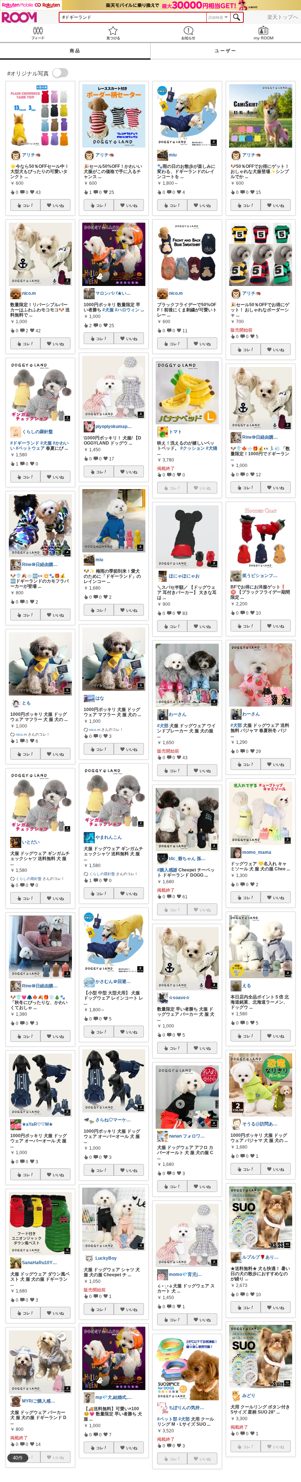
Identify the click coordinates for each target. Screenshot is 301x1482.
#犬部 (162, 725)
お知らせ (188, 33)
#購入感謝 (167, 870)
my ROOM (263, 33)
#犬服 (46, 443)
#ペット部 (167, 1419)
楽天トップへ (282, 17)
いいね (58, 205)
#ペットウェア (30, 448)
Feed (37, 33)
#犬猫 (211, 448)
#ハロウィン (127, 309)
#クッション (192, 448)
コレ (26, 205)
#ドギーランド (24, 443)
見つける (112, 33)
